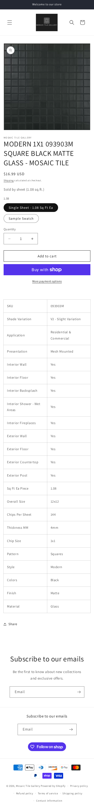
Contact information (49, 800)
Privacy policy (79, 786)
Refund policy (24, 793)
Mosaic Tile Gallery (28, 786)
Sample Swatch (21, 218)
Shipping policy (72, 793)
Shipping (9, 180)
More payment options (47, 281)
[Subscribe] (79, 692)
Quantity (10, 229)
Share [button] (12, 624)
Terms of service (48, 793)
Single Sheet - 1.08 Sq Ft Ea (31, 207)
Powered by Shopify (53, 786)
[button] (9, 22)
